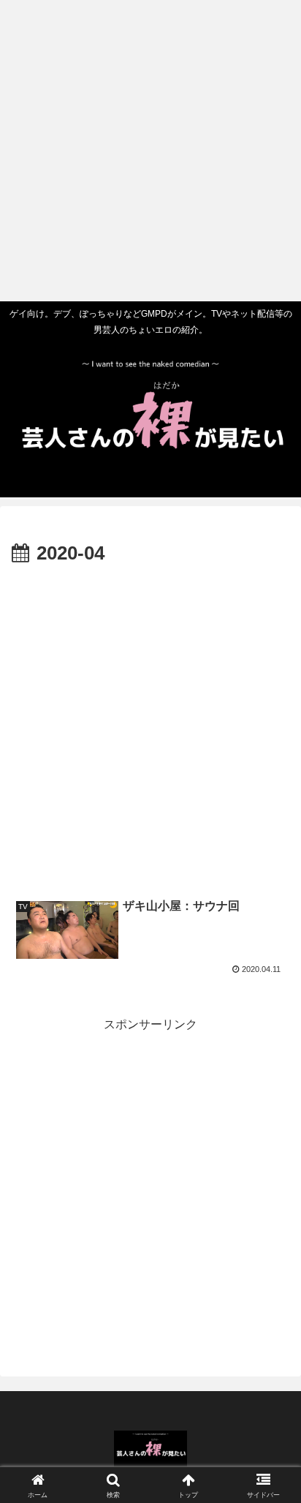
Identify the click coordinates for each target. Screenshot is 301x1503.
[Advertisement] (150, 150)
